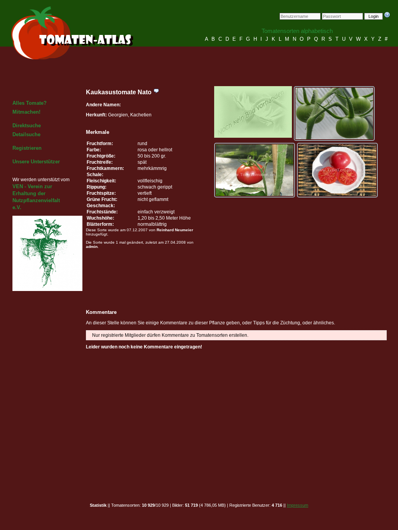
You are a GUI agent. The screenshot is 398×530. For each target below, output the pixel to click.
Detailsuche (26, 134)
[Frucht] (254, 170)
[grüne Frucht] (334, 113)
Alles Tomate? (29, 103)
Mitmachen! (26, 112)
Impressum (297, 505)
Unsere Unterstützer (36, 162)
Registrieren (27, 148)
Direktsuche (26, 125)
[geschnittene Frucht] (337, 170)
